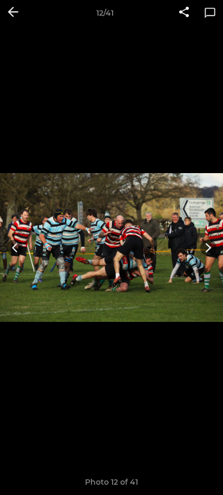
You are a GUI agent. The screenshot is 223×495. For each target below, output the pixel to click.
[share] (184, 13)
